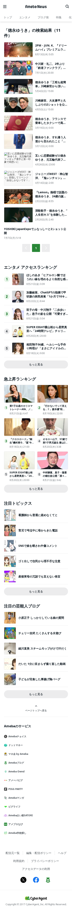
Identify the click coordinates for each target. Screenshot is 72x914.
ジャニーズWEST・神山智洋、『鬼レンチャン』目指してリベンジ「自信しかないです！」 (51, 180)
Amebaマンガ (16, 798)
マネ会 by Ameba (18, 754)
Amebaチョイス (17, 736)
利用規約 (18, 861)
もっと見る (36, 364)
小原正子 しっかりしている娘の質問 (41, 618)
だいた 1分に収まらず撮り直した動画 (42, 664)
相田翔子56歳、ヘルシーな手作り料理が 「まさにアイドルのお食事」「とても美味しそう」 (46, 348)
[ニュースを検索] (67, 6)
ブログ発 (43, 17)
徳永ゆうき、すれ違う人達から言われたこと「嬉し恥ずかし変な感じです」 (50, 143)
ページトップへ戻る (36, 710)
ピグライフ (14, 806)
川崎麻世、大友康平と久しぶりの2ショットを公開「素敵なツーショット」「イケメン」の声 (51, 106)
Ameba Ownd (16, 771)
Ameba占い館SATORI (20, 815)
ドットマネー (15, 745)
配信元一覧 (13, 853)
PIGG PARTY (15, 789)
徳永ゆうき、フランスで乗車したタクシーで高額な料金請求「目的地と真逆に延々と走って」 (50, 124)
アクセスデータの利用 (36, 869)
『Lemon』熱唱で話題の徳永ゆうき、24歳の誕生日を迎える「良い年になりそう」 (51, 198)
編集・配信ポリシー (38, 853)
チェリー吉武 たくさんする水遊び (39, 633)
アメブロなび (15, 824)
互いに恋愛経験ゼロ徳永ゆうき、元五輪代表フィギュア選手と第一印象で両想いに (50, 161)
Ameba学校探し (17, 833)
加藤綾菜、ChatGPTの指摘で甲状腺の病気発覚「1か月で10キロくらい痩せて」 (47, 296)
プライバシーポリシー (45, 861)
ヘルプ (62, 853)
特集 (59, 17)
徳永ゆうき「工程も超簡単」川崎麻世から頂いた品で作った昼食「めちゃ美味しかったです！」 (50, 88)
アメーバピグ (15, 780)
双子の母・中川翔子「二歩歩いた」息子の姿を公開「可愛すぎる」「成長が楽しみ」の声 (46, 313)
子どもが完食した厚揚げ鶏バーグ (39, 679)
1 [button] (36, 248)
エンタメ (24, 17)
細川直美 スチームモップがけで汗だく (42, 648)
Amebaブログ (16, 762)
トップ (8, 17)
